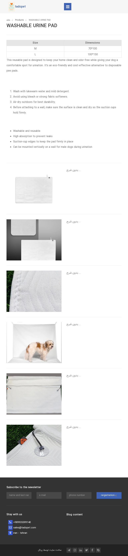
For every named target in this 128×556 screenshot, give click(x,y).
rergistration (108, 495)
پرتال (40, 550)
